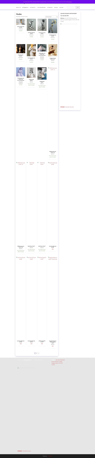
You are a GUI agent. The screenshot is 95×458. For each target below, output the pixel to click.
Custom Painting (41, 7)
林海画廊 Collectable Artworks (67, 107)
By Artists (32, 7)
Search (78, 7)
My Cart (61, 7)
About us (18, 7)
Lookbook (50, 7)
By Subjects (25, 7)
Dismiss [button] (70, 1)
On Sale (56, 7)
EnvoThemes (49, 456)
